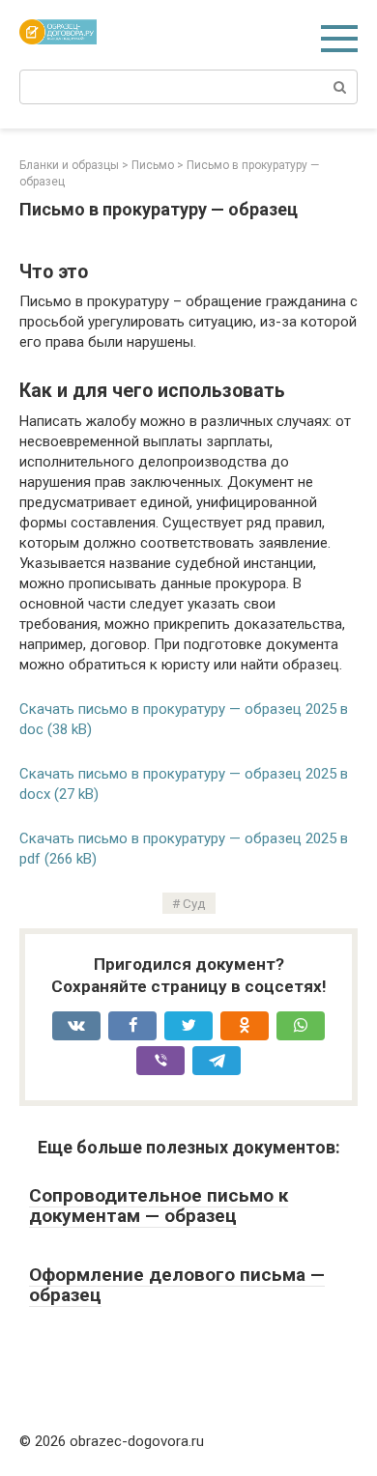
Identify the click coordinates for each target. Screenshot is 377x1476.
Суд (194, 903)
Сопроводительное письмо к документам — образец (158, 1205)
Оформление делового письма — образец (177, 1284)
